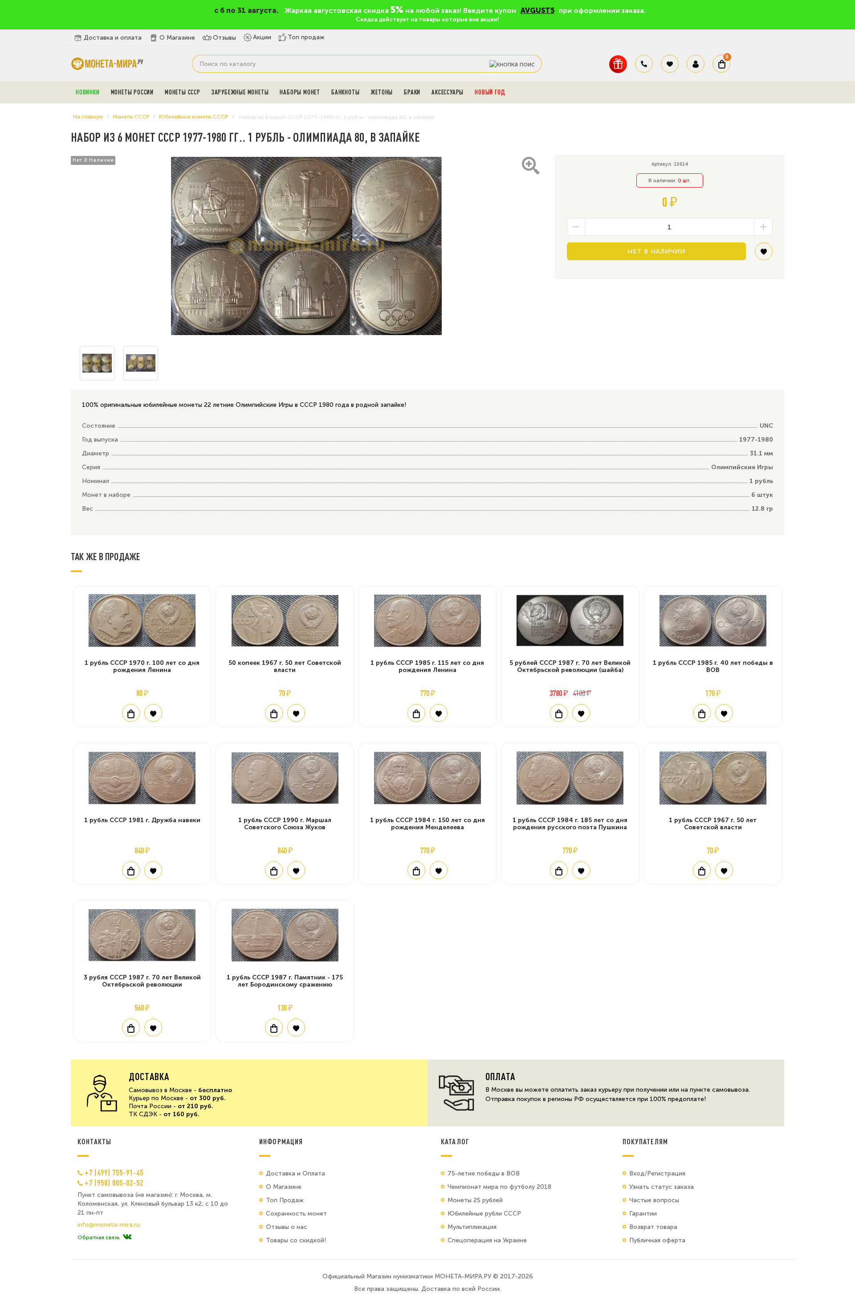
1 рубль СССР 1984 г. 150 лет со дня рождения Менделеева (427, 823)
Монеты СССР (182, 92)
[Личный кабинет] (695, 64)
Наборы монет (300, 92)
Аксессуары (448, 92)
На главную (88, 117)
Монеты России (132, 92)
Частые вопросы (654, 1200)
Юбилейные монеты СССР (193, 117)
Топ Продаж (285, 1200)
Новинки (88, 92)
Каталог (455, 1142)
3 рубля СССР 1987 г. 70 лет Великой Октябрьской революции (142, 981)
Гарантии (643, 1213)
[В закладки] (764, 254)
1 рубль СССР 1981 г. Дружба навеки (142, 820)
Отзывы (224, 37)
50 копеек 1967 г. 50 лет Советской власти (284, 666)
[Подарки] (618, 64)
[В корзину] (131, 713)
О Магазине (177, 37)
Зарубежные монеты (240, 92)
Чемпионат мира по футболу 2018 (499, 1187)
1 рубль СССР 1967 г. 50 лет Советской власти (713, 823)
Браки (412, 92)
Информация (281, 1142)
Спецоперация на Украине (487, 1240)
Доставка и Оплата (295, 1173)
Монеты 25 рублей (475, 1200)
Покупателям (645, 1142)
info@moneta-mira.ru (108, 1225)
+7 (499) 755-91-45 (114, 1172)
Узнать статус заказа (661, 1187)
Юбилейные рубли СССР (484, 1213)
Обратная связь (98, 1237)
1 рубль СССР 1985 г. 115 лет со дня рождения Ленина (427, 666)
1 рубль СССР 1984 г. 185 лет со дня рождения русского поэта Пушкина (570, 823)
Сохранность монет (296, 1213)
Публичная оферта (657, 1240)
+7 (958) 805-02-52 (114, 1182)
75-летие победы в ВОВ (484, 1173)
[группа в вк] (127, 1237)
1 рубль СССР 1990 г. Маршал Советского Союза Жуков (284, 823)
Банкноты (345, 92)
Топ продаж (306, 37)
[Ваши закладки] (670, 64)
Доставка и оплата (113, 37)
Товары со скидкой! (296, 1240)
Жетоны (381, 92)
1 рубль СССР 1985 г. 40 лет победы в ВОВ (713, 666)
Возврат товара (653, 1227)
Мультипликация (472, 1227)
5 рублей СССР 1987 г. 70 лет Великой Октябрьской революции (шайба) (570, 666)
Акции (262, 37)
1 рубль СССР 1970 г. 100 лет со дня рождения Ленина (142, 666)
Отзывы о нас (286, 1227)
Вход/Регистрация (657, 1173)
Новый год (490, 92)
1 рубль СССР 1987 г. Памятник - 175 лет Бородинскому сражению (285, 981)
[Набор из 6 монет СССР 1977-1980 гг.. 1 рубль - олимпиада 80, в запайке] (306, 246)
